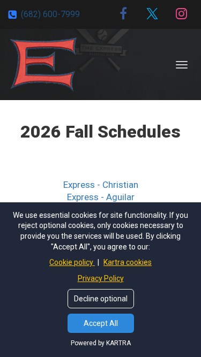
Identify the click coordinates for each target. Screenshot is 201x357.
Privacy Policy (101, 278)
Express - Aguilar (101, 197)
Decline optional (101, 298)
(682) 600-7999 (50, 14)
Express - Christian (100, 184)
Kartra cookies (127, 262)
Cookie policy (72, 262)
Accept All (101, 323)
